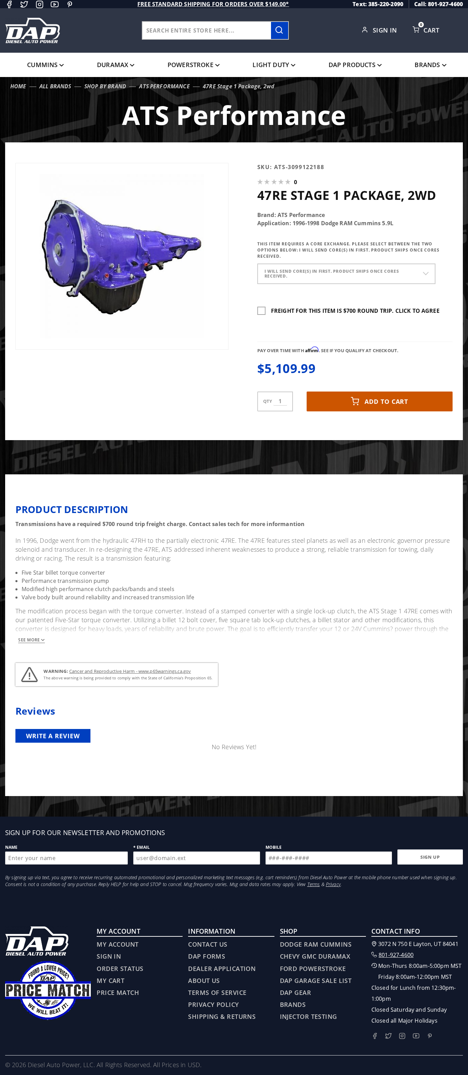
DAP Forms (206, 956)
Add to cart (386, 401)
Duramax (112, 65)
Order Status (120, 968)
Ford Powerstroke (313, 968)
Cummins (42, 65)
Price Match (118, 992)
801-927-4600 (396, 955)
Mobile (274, 847)
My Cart (110, 980)
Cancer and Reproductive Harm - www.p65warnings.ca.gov (130, 671)
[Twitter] (24, 4)
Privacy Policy (213, 1004)
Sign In (386, 30)
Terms (313, 884)
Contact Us (207, 944)
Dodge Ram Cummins (316, 944)
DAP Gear (295, 992)
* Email (141, 847)
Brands (427, 65)
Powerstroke (190, 65)
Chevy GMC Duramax (315, 956)
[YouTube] (55, 4)
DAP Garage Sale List (316, 980)
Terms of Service (217, 992)
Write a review (53, 736)
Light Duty (271, 65)
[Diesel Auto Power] (32, 30)
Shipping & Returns (222, 1016)
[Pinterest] (70, 4)
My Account (117, 944)
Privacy (333, 884)
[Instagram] (40, 4)
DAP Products (352, 65)
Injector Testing (308, 1016)
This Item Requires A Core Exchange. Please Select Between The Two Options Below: (348, 250)
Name (11, 847)
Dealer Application (222, 968)
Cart (432, 30)
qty (267, 401)
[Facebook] (9, 4)
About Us (204, 980)
